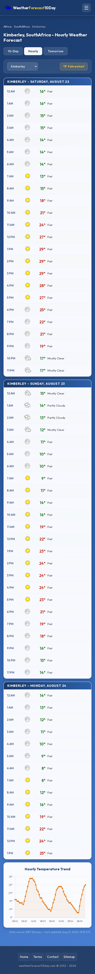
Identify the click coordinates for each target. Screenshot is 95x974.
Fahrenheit (73, 66)
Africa (7, 26)
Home (24, 957)
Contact (53, 957)
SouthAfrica (22, 26)
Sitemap (69, 957)
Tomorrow (55, 51)
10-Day (13, 51)
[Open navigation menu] (86, 8)
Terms (37, 957)
